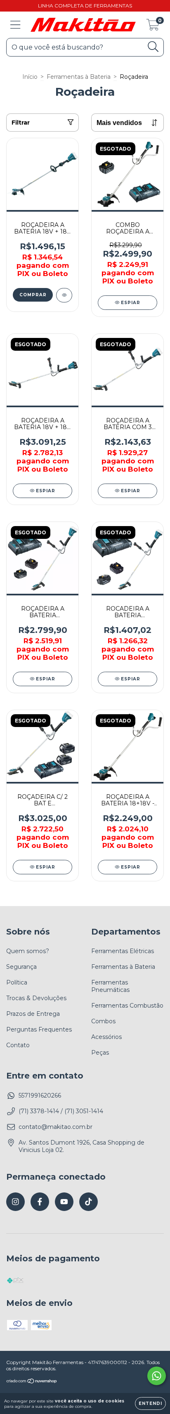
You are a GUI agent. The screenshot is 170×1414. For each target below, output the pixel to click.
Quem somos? (27, 951)
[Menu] (15, 25)
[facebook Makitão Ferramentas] (40, 1201)
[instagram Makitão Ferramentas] (15, 1201)
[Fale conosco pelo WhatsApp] (156, 1376)
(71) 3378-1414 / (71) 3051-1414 (61, 1111)
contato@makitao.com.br (55, 1127)
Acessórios (106, 1037)
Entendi (150, 1403)
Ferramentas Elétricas (122, 951)
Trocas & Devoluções (36, 998)
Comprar (33, 294)
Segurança (21, 966)
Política (16, 982)
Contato (18, 1045)
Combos (103, 1021)
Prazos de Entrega (33, 1013)
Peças (100, 1052)
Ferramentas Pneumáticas (110, 986)
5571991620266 (40, 1095)
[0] (153, 27)
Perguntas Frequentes (39, 1029)
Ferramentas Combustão (127, 1005)
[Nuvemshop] (32, 1382)
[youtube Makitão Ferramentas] (64, 1201)
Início (30, 76)
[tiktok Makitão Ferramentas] (88, 1201)
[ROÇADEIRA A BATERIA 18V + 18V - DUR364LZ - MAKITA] (64, 295)
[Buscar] (153, 47)
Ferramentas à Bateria (79, 76)
